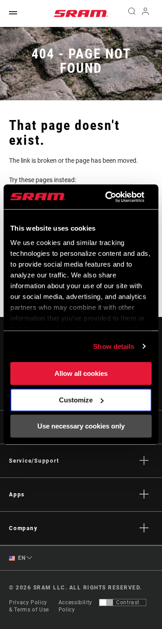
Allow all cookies (81, 373)
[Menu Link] (13, 13)
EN (21, 558)
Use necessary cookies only (81, 426)
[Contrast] (106, 602)
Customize (76, 400)
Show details (113, 346)
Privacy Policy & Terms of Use (29, 606)
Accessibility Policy (75, 606)
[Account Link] (146, 13)
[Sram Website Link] (81, 13)
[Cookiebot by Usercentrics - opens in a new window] (108, 197)
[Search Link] (132, 13)
